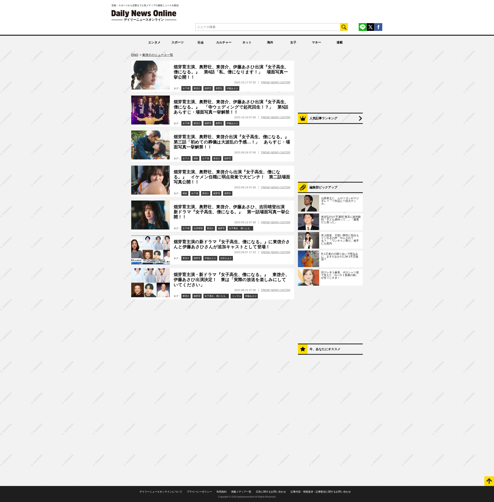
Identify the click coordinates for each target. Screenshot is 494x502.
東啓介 (197, 88)
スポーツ (177, 42)
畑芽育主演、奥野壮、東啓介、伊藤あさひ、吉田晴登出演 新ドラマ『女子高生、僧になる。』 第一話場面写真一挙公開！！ (231, 211)
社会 (201, 42)
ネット (247, 42)
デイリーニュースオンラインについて (161, 491)
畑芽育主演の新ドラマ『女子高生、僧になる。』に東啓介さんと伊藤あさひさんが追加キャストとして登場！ (232, 244)
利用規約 (222, 491)
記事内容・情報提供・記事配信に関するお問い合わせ (321, 491)
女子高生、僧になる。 (240, 228)
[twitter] (370, 27)
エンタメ (154, 42)
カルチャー (224, 42)
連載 (340, 42)
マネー (316, 42)
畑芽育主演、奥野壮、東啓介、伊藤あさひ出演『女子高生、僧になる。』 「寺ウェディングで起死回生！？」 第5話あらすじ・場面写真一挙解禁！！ (231, 106)
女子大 (186, 158)
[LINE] (362, 27)
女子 (293, 42)
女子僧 (186, 88)
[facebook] (378, 27)
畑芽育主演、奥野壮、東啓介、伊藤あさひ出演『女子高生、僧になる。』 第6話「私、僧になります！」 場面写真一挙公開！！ (231, 72)
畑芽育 (208, 88)
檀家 (196, 158)
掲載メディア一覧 (241, 491)
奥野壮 (219, 88)
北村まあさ (226, 258)
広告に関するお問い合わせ (271, 491)
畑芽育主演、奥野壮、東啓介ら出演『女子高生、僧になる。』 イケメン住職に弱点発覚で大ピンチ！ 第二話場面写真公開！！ (232, 177)
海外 (270, 42)
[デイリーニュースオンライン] (144, 13)
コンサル (236, 296)
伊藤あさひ (232, 88)
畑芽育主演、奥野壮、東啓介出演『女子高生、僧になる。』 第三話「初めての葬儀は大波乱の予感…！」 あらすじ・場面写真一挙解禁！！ (233, 141)
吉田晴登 (198, 228)
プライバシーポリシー (199, 491)
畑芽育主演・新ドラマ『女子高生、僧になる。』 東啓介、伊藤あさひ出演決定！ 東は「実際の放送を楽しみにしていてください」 (231, 279)
